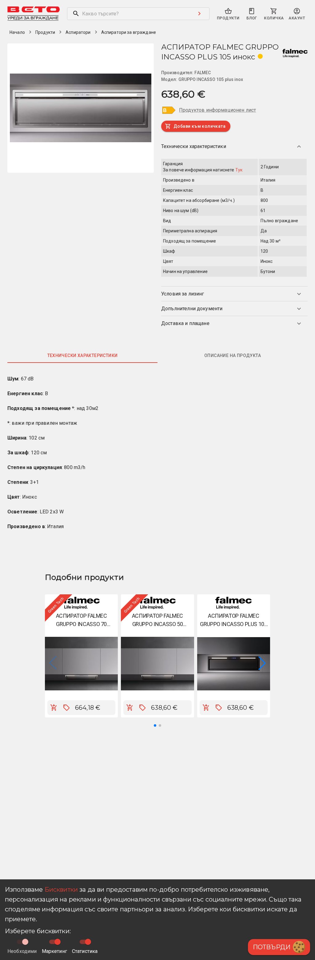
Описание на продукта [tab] (232, 355)
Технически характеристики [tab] (82, 355)
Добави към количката (199, 126)
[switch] (57, 942)
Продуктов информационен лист (217, 110)
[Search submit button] (199, 13)
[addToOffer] (66, 707)
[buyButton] (54, 707)
